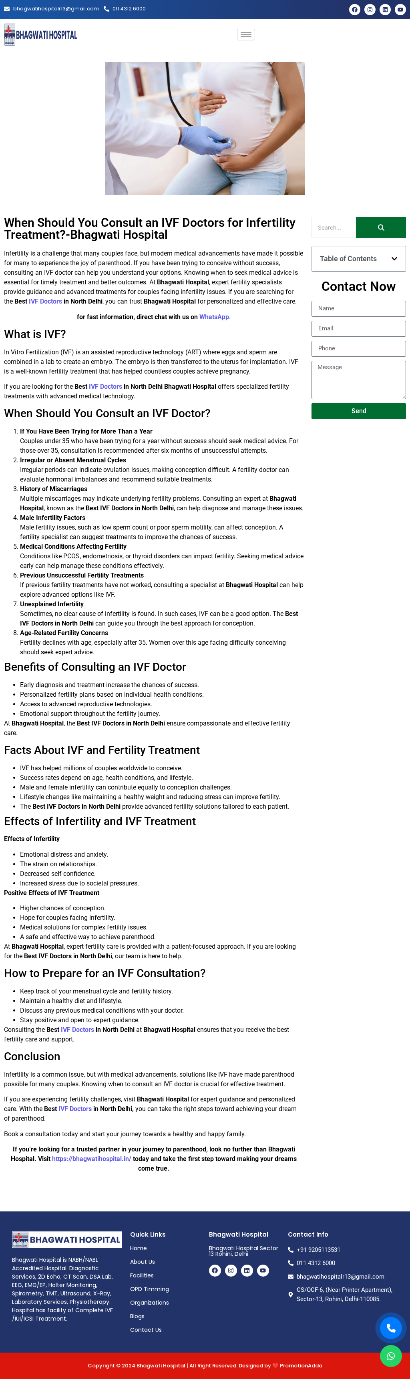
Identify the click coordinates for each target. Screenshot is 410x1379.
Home (138, 1248)
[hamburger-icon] (246, 34)
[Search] (381, 227)
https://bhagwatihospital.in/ (91, 1159)
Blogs (137, 1316)
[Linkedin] (385, 9)
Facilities (142, 1275)
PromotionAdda (301, 1365)
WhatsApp (213, 317)
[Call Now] (391, 1328)
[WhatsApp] (391, 1356)
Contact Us (146, 1330)
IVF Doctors (45, 301)
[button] (394, 259)
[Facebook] (354, 9)
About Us (142, 1262)
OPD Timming (149, 1289)
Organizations (149, 1303)
